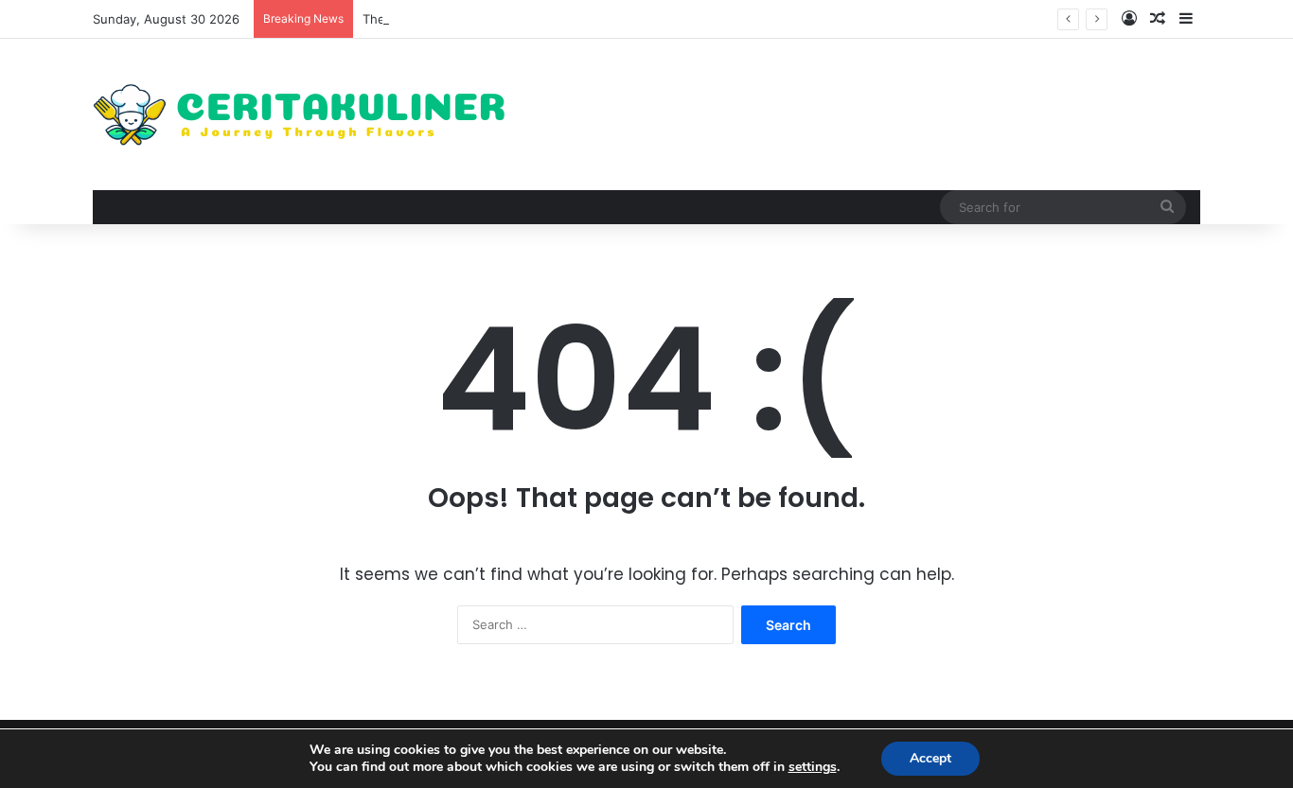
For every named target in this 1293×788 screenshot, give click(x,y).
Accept (930, 758)
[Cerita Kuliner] (301, 114)
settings (812, 767)
